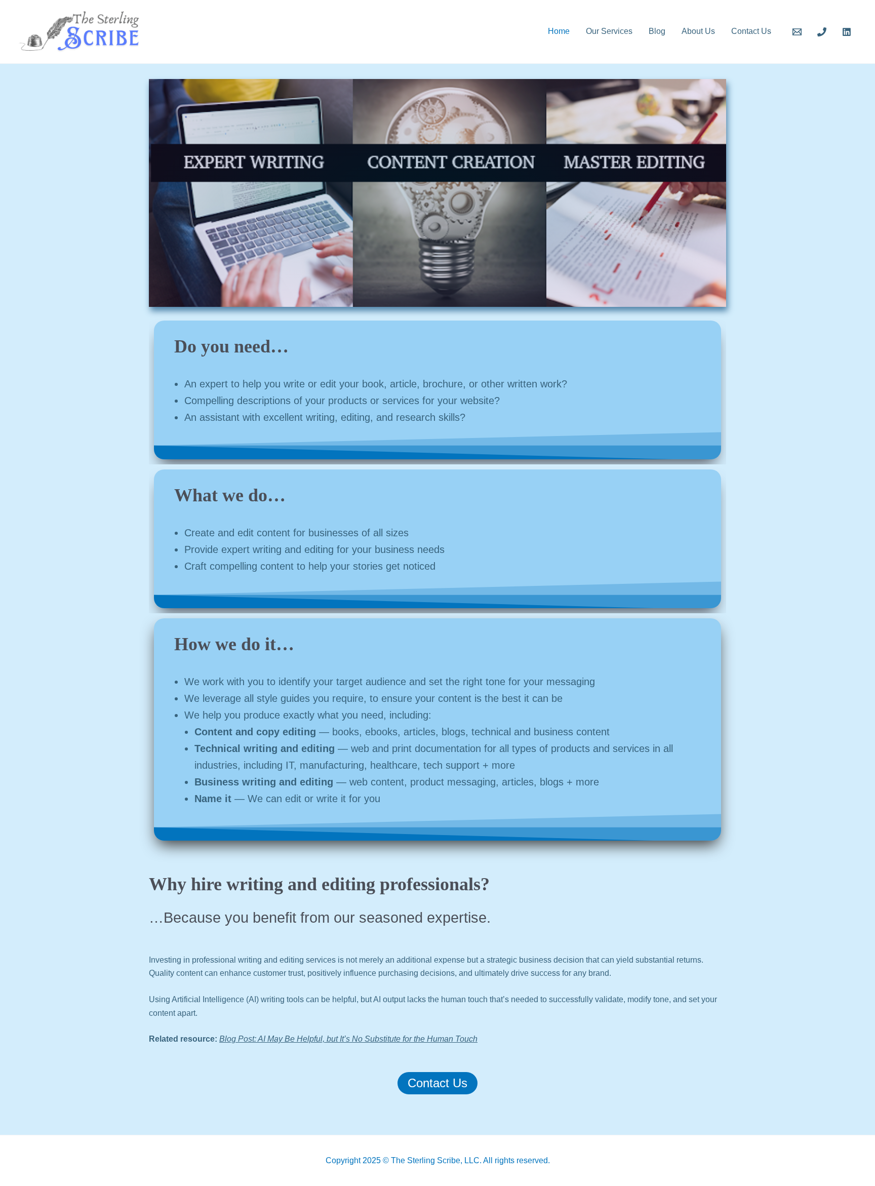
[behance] (798, 31)
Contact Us (751, 31)
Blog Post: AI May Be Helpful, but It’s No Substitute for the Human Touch (348, 1039)
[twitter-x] (823, 31)
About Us (698, 31)
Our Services (609, 31)
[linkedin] (848, 31)
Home (559, 31)
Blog (657, 31)
